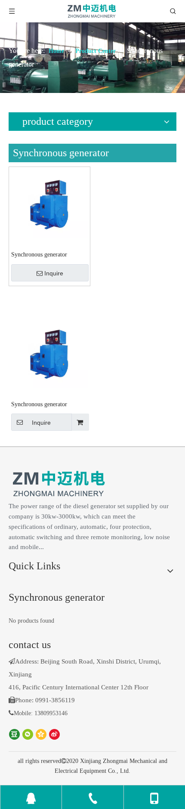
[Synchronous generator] (49, 203)
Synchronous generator (39, 254)
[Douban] (14, 734)
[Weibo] (54, 734)
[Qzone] (41, 734)
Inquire (53, 273)
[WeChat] (27, 734)
